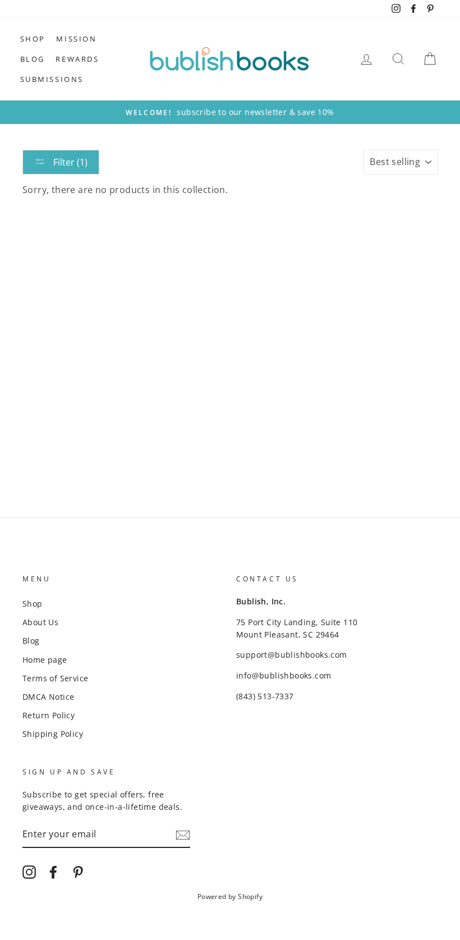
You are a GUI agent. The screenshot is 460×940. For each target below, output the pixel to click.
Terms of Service (55, 678)
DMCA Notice (48, 696)
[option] (230, 112)
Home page (44, 659)
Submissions (52, 79)
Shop (32, 39)
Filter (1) (69, 162)
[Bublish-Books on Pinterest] (78, 871)
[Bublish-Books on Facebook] (53, 871)
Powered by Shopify (230, 896)
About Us (40, 622)
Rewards (77, 59)
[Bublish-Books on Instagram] (29, 871)
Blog (32, 59)
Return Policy (48, 715)
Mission (76, 39)
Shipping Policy (52, 733)
